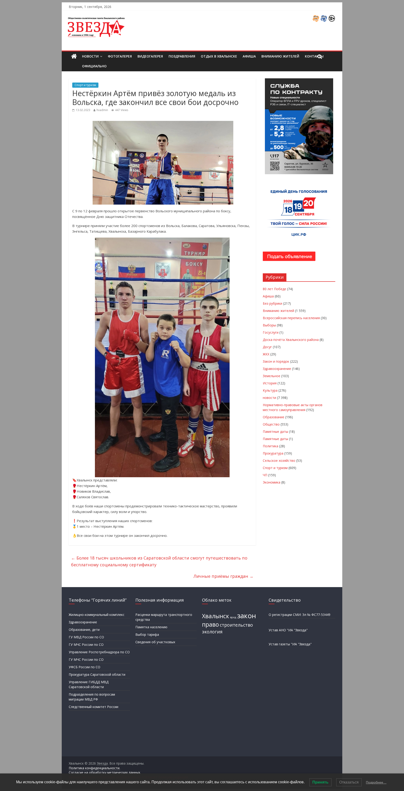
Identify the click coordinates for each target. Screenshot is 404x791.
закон (246, 615)
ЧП (265, 475)
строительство (236, 625)
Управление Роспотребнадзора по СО (99, 652)
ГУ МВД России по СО (86, 637)
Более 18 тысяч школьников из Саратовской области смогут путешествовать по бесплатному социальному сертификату (159, 561)
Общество (271, 424)
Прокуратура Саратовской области (97, 674)
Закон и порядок (276, 361)
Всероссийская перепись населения (291, 318)
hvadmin (102, 110)
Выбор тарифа (147, 634)
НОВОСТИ (90, 56)
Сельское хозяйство (279, 460)
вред (233, 617)
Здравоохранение (277, 368)
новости (269, 397)
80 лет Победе (274, 289)
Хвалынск (215, 616)
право (210, 624)
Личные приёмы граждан (223, 576)
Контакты (314, 56)
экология (212, 632)
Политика (270, 446)
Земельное (271, 376)
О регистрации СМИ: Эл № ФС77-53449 (299, 614)
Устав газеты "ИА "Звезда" (290, 644)
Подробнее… (376, 782)
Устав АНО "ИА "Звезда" (288, 630)
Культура (270, 390)
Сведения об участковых (155, 642)
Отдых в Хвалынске (219, 56)
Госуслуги (270, 332)
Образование (273, 417)
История (270, 383)
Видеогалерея (150, 56)
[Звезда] (74, 56)
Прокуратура (273, 453)
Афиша (249, 56)
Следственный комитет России (93, 706)
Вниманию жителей (280, 56)
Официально (94, 66)
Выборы (269, 325)
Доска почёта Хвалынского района (291, 339)
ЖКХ (266, 354)
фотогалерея (120, 56)
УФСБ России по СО (84, 667)
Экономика (271, 482)
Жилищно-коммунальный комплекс (96, 614)
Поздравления (182, 56)
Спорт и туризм (85, 85)
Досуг (267, 347)
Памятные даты (275, 431)
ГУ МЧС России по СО (86, 644)
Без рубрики (272, 303)
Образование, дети (84, 629)
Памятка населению (151, 627)
